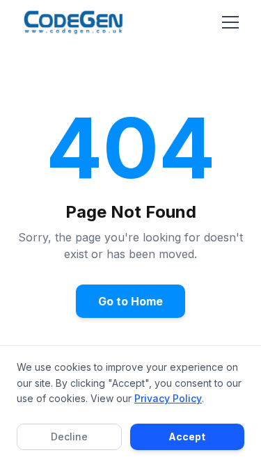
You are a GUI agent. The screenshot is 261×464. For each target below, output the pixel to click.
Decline (69, 436)
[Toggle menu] (230, 22)
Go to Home (130, 301)
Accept (186, 436)
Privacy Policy (168, 398)
